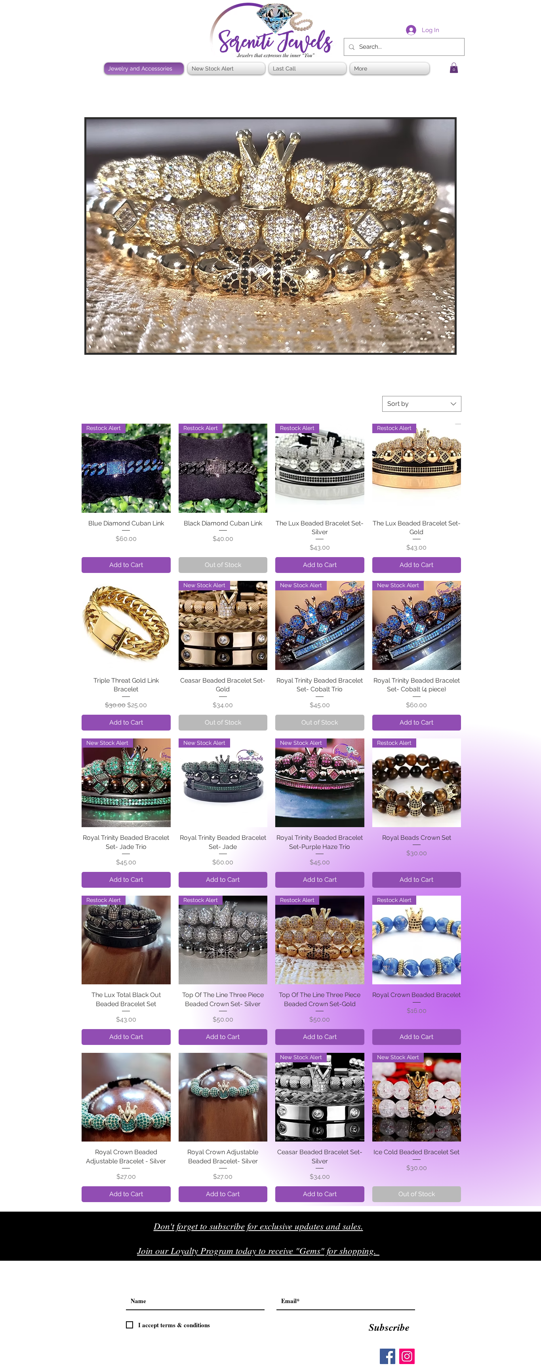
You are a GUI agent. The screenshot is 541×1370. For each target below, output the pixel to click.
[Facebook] (387, 1356)
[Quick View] (126, 625)
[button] (454, 68)
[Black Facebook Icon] (420, 1253)
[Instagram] (407, 1356)
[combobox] (421, 404)
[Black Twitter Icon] (437, 1253)
